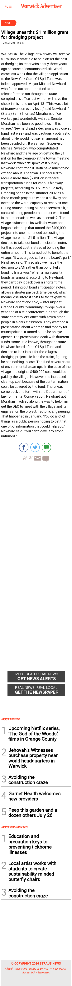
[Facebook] (23, 447)
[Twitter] (35, 447)
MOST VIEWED (10, 719)
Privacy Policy (58, 968)
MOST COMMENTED (14, 827)
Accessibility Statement (36, 972)
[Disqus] (36, 514)
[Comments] (46, 447)
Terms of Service (38, 968)
